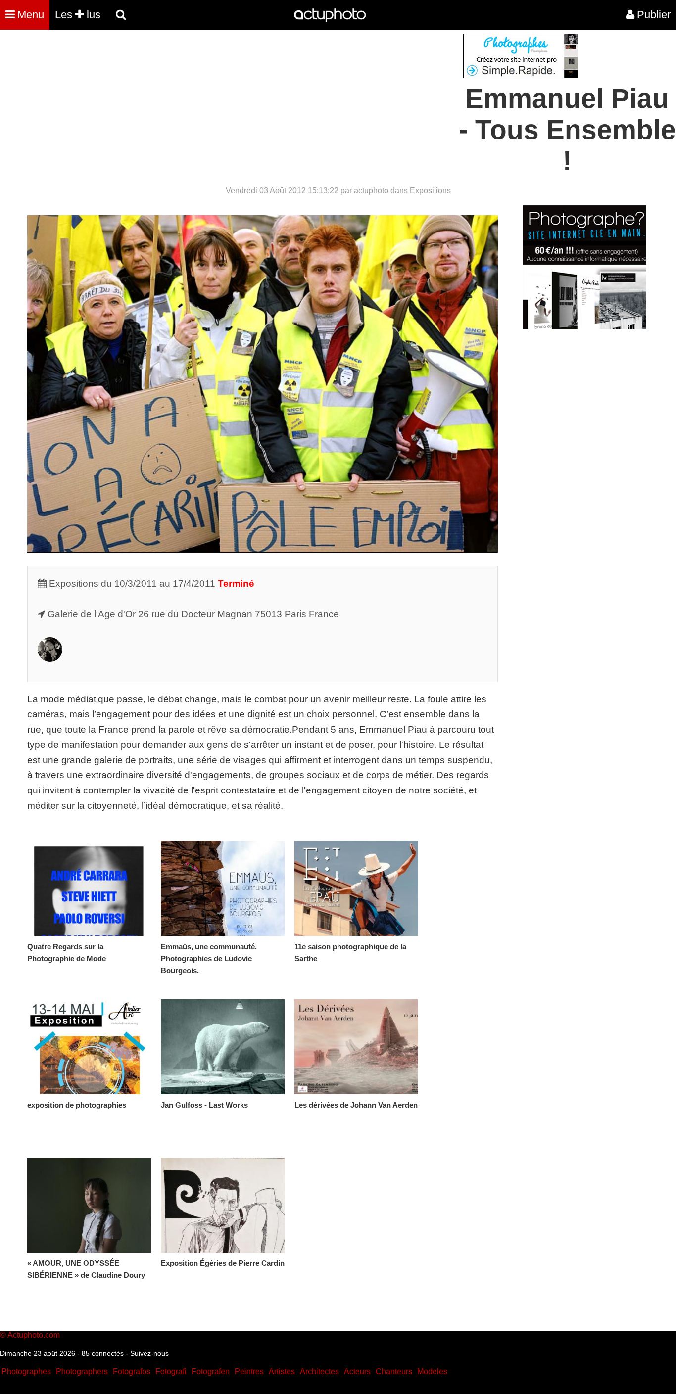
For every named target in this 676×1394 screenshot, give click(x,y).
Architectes (319, 1371)
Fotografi (171, 1371)
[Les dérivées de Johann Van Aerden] (356, 1046)
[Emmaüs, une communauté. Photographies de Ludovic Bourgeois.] (223, 888)
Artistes (282, 1371)
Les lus (77, 14)
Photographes (26, 1371)
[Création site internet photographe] (520, 75)
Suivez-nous (149, 1353)
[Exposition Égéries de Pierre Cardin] (223, 1205)
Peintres (249, 1371)
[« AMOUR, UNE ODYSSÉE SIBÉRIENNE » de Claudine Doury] (89, 1205)
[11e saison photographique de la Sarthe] (356, 888)
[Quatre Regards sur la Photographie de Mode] (89, 888)
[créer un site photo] (584, 326)
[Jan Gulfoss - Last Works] (223, 1046)
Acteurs (357, 1371)
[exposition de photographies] (89, 1046)
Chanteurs (394, 1371)
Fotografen (211, 1371)
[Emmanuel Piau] (50, 658)
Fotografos (131, 1371)
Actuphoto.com (33, 1335)
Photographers (82, 1371)
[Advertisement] (278, 103)
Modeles (432, 1371)
